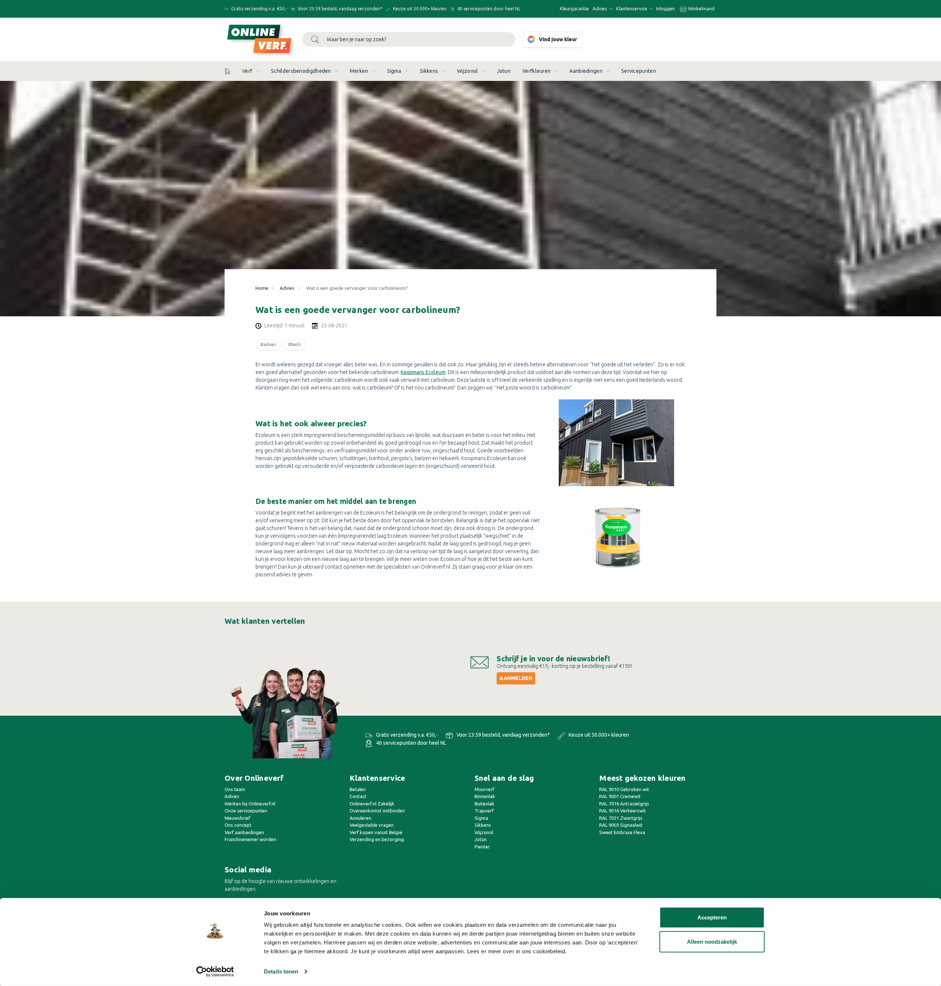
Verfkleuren (536, 71)
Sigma (394, 71)
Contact (358, 796)
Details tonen (281, 971)
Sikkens (429, 71)
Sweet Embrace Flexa (622, 832)
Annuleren (360, 818)
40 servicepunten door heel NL (488, 8)
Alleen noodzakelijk (712, 941)
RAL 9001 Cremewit (620, 796)
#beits (294, 344)
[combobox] (408, 39)
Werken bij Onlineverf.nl (250, 803)
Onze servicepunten (246, 810)
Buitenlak (484, 803)
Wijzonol (467, 71)
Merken (359, 71)
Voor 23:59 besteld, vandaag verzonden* (339, 8)
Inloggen (665, 8)
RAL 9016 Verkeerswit (622, 810)
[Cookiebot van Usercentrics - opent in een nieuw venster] (215, 971)
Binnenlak (485, 796)
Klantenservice (632, 8)
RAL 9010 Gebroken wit (624, 789)
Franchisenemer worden (250, 839)
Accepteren (712, 917)
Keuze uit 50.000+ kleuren (419, 8)
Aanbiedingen (585, 71)
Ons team (235, 789)
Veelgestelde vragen (372, 824)
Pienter (482, 846)
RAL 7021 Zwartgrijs (621, 818)
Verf (247, 71)
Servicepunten (638, 71)
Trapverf (484, 810)
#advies (268, 344)
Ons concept (238, 824)
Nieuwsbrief (237, 818)
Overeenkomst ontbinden (377, 810)
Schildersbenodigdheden (301, 71)
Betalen (358, 789)
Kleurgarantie (574, 8)
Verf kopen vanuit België (376, 832)
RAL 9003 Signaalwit (621, 824)
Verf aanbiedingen (244, 832)
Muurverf (484, 789)
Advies (600, 8)
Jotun (504, 71)
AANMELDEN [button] (516, 678)
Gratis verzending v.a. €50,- (258, 8)
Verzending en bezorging (377, 839)
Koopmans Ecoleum (423, 372)
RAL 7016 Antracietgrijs (624, 803)
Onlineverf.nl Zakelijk (372, 803)
